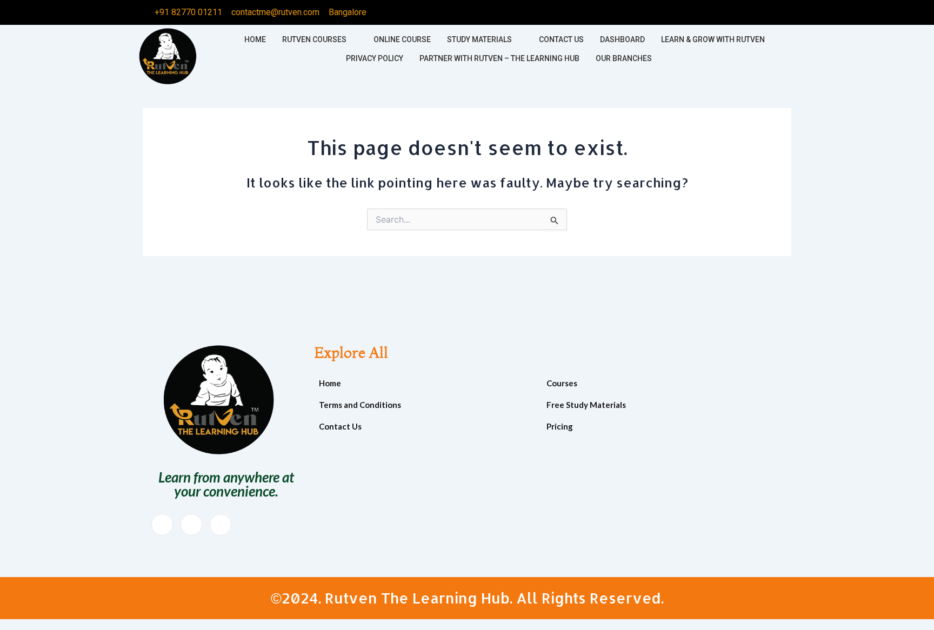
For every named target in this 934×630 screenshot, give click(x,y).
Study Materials (479, 39)
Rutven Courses (314, 39)
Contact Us (561, 39)
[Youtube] (191, 524)
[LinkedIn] (731, 12)
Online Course (402, 39)
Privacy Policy (374, 58)
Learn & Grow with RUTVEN (713, 39)
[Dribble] (753, 12)
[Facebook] (688, 12)
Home (255, 39)
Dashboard (622, 39)
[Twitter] (710, 12)
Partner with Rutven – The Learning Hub (499, 58)
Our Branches (624, 58)
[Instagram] (774, 12)
